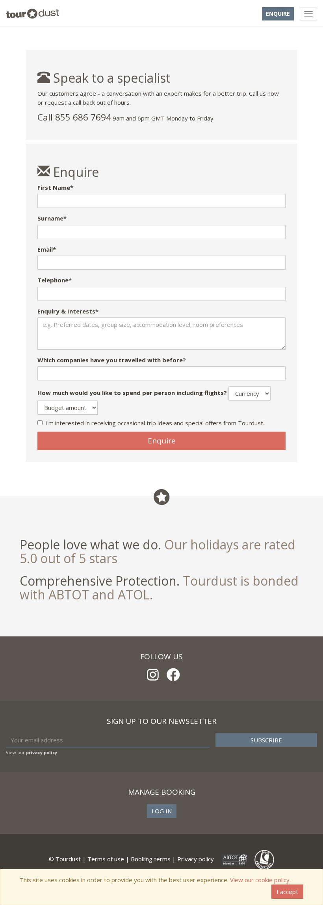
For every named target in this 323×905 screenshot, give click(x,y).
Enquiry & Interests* (67, 311)
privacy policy (41, 752)
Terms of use (105, 859)
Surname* (52, 218)
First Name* (55, 187)
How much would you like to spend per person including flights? (132, 393)
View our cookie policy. (260, 880)
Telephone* (54, 280)
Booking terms (151, 859)
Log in (162, 811)
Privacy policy (195, 859)
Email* (46, 249)
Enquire (278, 13)
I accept (287, 892)
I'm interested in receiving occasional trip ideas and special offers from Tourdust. (154, 423)
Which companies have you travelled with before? (111, 360)
